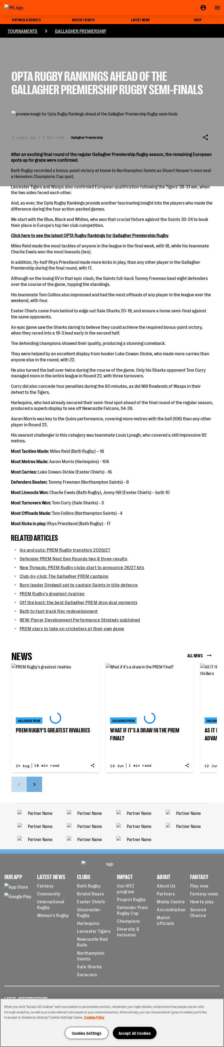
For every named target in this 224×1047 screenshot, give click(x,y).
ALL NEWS (195, 655)
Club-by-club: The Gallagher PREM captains (64, 576)
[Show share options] (205, 137)
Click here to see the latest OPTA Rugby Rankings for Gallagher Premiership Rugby (90, 235)
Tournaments (22, 31)
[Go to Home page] (26, 7)
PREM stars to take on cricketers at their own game (72, 628)
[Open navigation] (217, 7)
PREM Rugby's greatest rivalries (52, 593)
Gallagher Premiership (80, 31)
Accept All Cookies (135, 1033)
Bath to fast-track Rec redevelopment (59, 611)
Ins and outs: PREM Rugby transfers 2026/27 (65, 549)
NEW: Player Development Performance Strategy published (80, 619)
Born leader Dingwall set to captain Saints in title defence (79, 584)
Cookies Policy (94, 1017)
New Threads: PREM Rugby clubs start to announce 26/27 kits (82, 567)
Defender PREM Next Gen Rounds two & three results (73, 558)
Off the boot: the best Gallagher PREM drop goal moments (78, 602)
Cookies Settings (87, 1033)
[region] (112, 1022)
